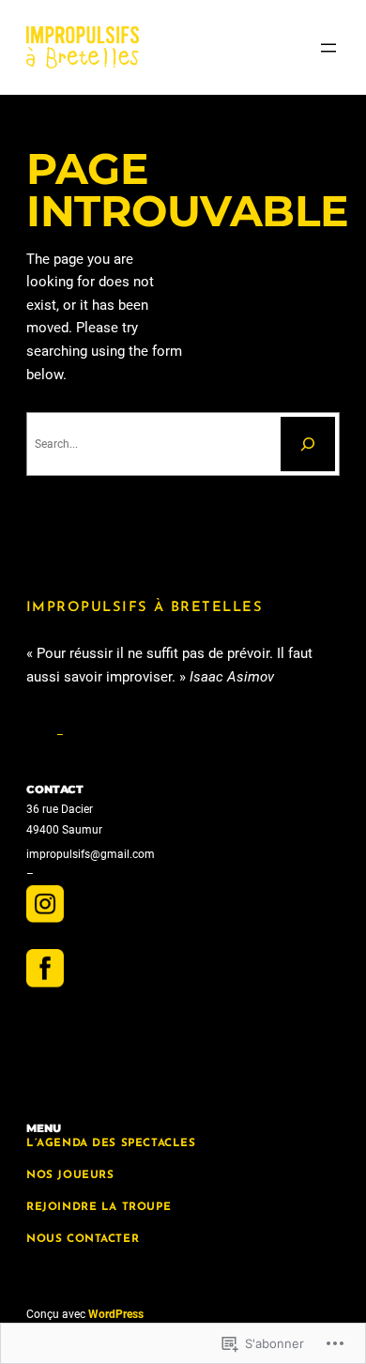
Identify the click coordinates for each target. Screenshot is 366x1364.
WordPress (116, 1314)
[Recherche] (308, 444)
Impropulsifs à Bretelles (144, 608)
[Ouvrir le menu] (328, 48)
